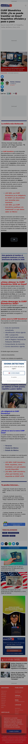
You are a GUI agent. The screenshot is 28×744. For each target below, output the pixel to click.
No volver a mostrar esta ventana (14, 380)
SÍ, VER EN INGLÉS (14, 373)
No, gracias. (14, 377)
